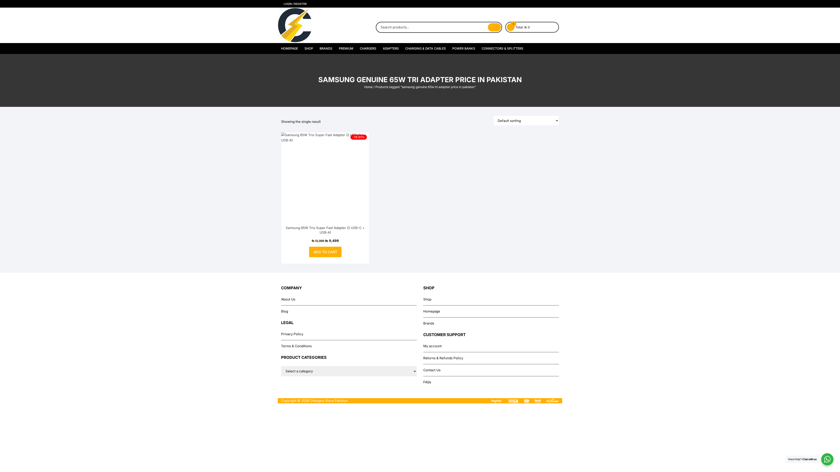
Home (368, 87)
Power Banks (463, 48)
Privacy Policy (292, 334)
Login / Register (295, 3)
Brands (326, 48)
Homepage (289, 48)
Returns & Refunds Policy (443, 358)
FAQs (427, 382)
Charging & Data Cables (425, 48)
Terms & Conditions (296, 346)
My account (432, 346)
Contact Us (432, 370)
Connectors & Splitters (502, 48)
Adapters (391, 48)
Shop (308, 48)
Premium (346, 48)
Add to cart (325, 252)
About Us (288, 299)
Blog (284, 311)
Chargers (368, 48)
